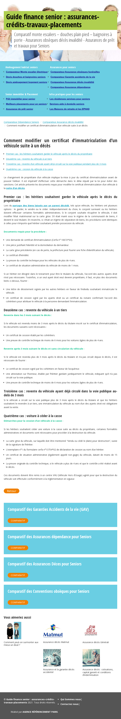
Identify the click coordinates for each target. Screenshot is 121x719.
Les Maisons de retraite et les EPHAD (69, 109)
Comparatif (18, 520)
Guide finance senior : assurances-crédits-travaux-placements (52, 20)
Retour (11, 491)
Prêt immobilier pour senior (20, 99)
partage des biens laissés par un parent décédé (41, 205)
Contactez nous (69, 704)
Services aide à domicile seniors (67, 104)
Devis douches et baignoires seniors (26, 77)
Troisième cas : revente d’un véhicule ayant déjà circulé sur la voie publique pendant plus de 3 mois (56, 163)
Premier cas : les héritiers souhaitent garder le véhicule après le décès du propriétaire (49, 153)
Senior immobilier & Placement (22, 94)
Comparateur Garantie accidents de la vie (73, 77)
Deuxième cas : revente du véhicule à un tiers (29, 158)
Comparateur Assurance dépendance (70, 87)
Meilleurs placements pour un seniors (26, 104)
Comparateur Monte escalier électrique (27, 72)
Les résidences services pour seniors (70, 99)
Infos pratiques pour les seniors (66, 94)
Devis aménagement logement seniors (26, 82)
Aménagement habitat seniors (22, 67)
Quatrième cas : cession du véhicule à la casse (29, 169)
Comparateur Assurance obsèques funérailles (75, 72)
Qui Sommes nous (70, 699)
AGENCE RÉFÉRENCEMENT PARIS (40, 711)
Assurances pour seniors (63, 67)
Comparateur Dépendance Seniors (21, 122)
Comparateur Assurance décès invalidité (72, 82)
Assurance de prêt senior (19, 109)
